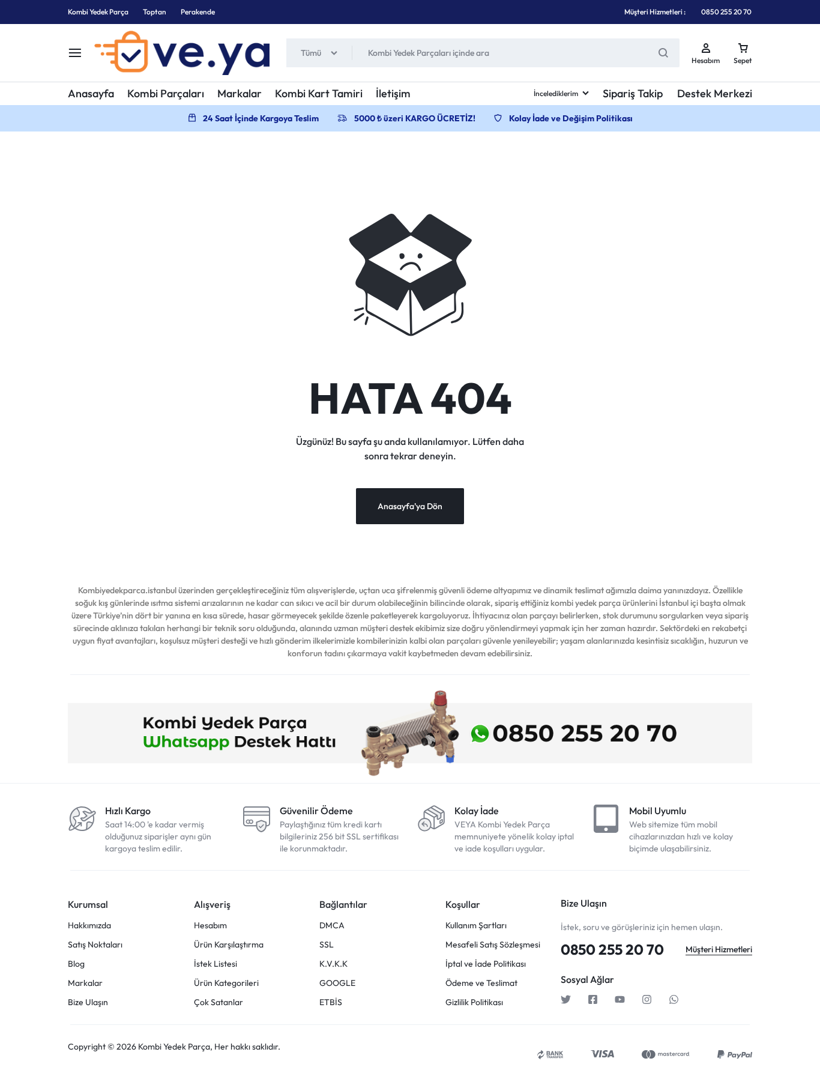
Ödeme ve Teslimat (481, 983)
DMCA (332, 925)
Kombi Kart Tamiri (319, 93)
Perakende (198, 11)
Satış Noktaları (95, 945)
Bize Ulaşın (88, 1002)
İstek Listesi (215, 964)
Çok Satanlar (218, 1002)
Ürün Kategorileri (226, 983)
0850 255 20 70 (726, 11)
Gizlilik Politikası (474, 1002)
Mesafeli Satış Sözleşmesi (492, 945)
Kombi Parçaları (165, 93)
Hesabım (210, 925)
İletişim (393, 93)
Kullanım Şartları (476, 925)
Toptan (154, 11)
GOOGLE (337, 983)
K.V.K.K (333, 964)
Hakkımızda (89, 925)
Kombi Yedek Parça (98, 11)
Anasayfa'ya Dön (410, 506)
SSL (326, 945)
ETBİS (330, 1002)
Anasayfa (91, 93)
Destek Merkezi (714, 93)
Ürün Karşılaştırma (229, 945)
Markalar (239, 93)
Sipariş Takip (633, 93)
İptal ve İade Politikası (485, 964)
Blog (76, 964)
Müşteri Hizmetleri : (655, 11)
